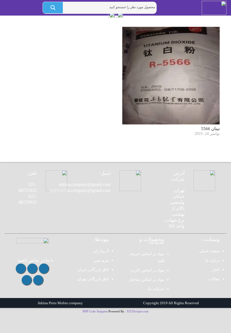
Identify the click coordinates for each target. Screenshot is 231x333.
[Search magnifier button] (53, 7)
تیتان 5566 (210, 128)
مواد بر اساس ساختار (146, 279)
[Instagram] (44, 268)
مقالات (214, 279)
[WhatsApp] (21, 268)
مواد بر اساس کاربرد (147, 270)
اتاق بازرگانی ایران (93, 270)
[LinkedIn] (27, 280)
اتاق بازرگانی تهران (93, 279)
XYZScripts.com (137, 311)
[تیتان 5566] (171, 75)
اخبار (216, 270)
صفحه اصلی (209, 251)
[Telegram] (32, 268)
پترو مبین (101, 260)
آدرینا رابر (101, 251)
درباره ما (212, 260)
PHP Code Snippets (95, 311)
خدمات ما (156, 289)
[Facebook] (38, 280)
